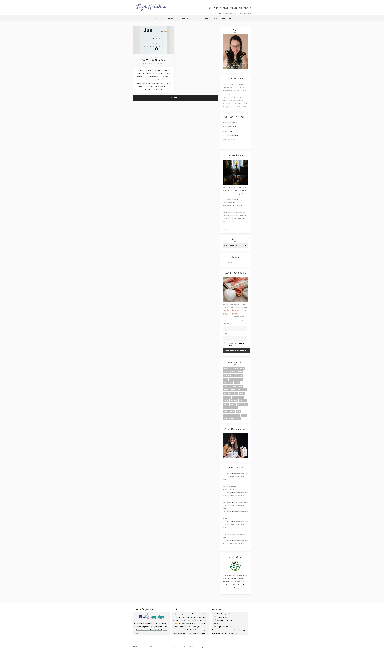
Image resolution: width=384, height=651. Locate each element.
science (240, 404)
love (238, 389)
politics (226, 400)
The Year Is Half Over (154, 60)
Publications (173, 18)
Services (196, 18)
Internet (232, 389)
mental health (228, 393)
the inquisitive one (229, 411)
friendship (227, 386)
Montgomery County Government (152, 627)
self (245, 404)
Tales (224, 144)
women (244, 415)
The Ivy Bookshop (191, 617)
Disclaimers (157, 647)
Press (205, 18)
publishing (243, 400)
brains (226, 371)
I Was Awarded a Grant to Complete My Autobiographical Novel (235, 476)
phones (235, 397)
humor (226, 389)
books (242, 368)
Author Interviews (229, 122)
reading (226, 404)
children (232, 371)
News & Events (227, 139)
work (225, 418)
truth (238, 411)
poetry (241, 397)
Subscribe (226, 18)
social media (227, 408)
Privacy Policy (149, 647)
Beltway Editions (179, 620)
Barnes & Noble (200, 620)
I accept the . (235, 344)
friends (237, 382)
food (231, 382)
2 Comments (160, 63)
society (235, 408)
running (233, 404)
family (225, 382)
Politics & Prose (179, 617)
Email (227, 333)
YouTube (178, 647)
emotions (239, 379)
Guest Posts (227, 131)
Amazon (189, 620)
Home (155, 18)
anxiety (226, 368)
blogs (236, 368)
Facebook (172, 647)
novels (242, 393)
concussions (238, 375)
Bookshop (202, 617)
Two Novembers (228, 415)
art (231, 368)
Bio (162, 18)
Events (185, 18)
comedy (239, 371)
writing (238, 418)
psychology (234, 400)
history (240, 386)
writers (231, 418)
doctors (232, 379)
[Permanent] (153, 54)
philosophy (227, 397)
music (235, 393)
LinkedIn (189, 647)
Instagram (165, 647)
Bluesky (183, 647)
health (234, 386)
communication (228, 375)
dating (226, 379)
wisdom (237, 415)
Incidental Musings (154, 57)
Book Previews (227, 126)
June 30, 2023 (148, 63)
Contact (215, 18)
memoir (244, 389)
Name (227, 323)
